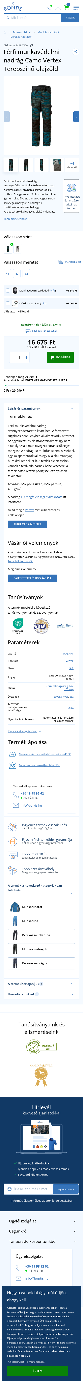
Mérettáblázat (73, 261)
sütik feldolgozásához (40, 1334)
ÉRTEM (38, 1371)
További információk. (20, 561)
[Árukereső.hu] (41, 1047)
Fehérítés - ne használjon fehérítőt (39, 765)
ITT (26, 1361)
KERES (70, 18)
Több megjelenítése (15, 219)
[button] (76, 116)
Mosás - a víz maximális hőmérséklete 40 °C (45, 754)
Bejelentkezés (66, 1189)
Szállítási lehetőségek (44, 330)
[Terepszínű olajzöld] (8, 248)
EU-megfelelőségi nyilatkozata (41, 497)
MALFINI (68, 653)
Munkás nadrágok (48, 32)
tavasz (58, 696)
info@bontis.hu (31, 805)
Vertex (29, 510)
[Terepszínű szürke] (17, 248)
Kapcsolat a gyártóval (22, 731)
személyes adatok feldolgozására (49, 1200)
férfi (71, 668)
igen (71, 707)
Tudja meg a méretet (27, 524)
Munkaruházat (22, 32)
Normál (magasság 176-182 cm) (60, 687)
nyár (65, 696)
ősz (72, 696)
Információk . (42, 1200)
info (52, 290)
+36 (32, 793)
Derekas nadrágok (21, 36)
